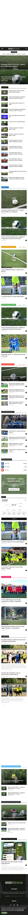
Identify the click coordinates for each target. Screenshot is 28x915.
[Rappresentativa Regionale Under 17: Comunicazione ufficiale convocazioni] (4, 391)
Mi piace (25, 463)
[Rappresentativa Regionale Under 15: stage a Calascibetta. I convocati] (4, 403)
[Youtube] (17, 905)
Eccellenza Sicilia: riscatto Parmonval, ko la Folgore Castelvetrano (13, 640)
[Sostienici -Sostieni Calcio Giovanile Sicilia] (14, 812)
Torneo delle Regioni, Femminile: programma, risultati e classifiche (11, 600)
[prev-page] (2, 183)
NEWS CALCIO (3, 62)
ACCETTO (4, 912)
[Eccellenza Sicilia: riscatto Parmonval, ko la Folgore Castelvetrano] (14, 654)
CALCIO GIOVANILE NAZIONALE (3, 99)
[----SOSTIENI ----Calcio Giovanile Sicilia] (14, 484)
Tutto (20, 246)
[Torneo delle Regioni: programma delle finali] (4, 117)
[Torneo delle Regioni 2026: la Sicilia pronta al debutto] (4, 173)
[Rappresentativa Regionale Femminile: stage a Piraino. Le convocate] (14, 615)
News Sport (3, 143)
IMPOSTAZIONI (20, 910)
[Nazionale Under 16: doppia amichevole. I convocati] (14, 422)
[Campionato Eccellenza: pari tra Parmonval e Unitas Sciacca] (14, 687)
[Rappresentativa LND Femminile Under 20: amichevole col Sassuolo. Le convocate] (4, 439)
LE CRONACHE (4, 662)
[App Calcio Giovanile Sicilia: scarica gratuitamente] (14, 851)
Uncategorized (4, 149)
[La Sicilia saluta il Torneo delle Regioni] (14, 285)
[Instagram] (14, 905)
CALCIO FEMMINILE (3, 168)
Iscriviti (25, 470)
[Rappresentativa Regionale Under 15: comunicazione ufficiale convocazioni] (4, 397)
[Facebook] (10, 905)
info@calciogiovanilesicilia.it (16, 896)
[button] (2, 49)
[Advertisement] (14, 9)
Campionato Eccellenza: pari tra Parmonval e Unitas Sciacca (10, 673)
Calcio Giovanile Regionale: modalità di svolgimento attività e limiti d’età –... (13, 237)
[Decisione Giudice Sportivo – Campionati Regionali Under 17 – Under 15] (14, 777)
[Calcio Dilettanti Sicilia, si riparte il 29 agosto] (14, 259)
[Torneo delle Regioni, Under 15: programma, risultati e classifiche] (4, 160)
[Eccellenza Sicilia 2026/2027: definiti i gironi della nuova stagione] (14, 67)
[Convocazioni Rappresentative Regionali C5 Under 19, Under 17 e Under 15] (4, 111)
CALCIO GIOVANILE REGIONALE (3, 106)
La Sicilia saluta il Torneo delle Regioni (17, 121)
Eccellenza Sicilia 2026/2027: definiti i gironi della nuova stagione (12, 211)
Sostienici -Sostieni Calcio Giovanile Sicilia (13, 817)
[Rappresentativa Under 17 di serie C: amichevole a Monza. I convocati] (4, 445)
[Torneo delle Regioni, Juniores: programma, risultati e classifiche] (4, 148)
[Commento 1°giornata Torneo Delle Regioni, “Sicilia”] (4, 135)
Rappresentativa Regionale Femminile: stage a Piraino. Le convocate (12, 627)
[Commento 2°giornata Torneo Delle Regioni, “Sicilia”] (4, 129)
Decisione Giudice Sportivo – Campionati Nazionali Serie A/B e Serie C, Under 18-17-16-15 (16, 830)
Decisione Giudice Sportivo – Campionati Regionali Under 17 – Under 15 (12, 781)
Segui (26, 466)
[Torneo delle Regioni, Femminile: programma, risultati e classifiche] (4, 166)
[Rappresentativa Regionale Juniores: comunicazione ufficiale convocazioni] (4, 179)
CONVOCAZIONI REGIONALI (4, 112)
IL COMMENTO (4, 131)
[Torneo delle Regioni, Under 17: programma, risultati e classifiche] (4, 154)
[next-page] (4, 183)
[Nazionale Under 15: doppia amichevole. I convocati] (14, 343)
